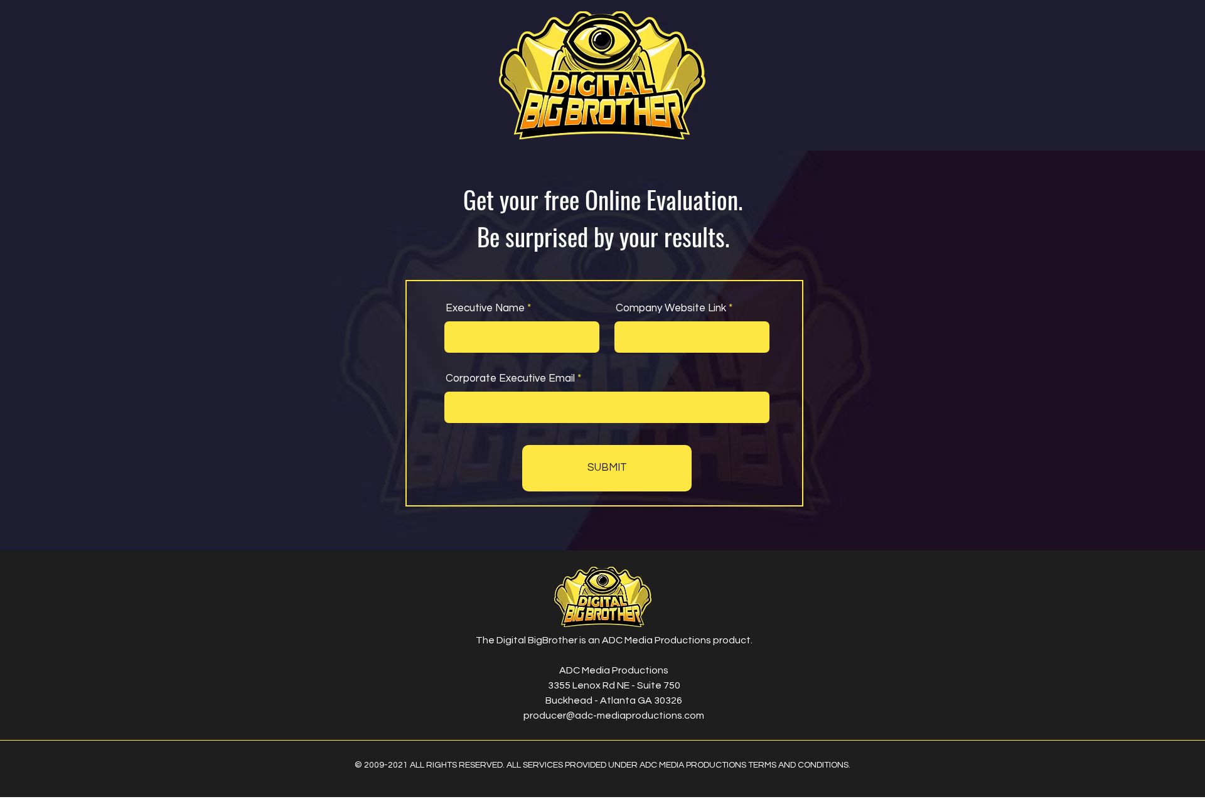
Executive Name (485, 308)
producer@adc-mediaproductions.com (613, 715)
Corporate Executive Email (510, 378)
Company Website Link (671, 308)
